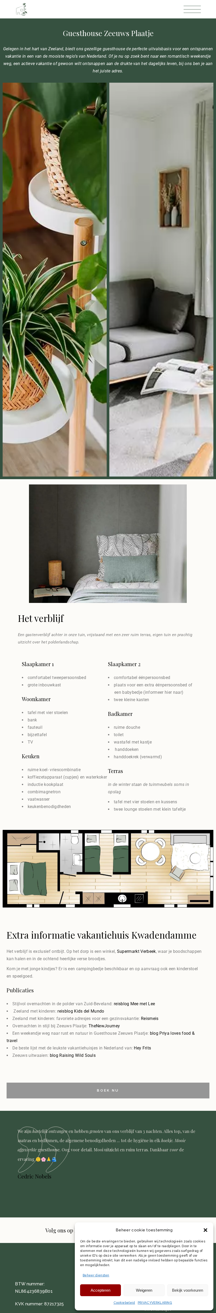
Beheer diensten (96, 1275)
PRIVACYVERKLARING (155, 1303)
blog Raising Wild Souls (73, 1055)
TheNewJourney (104, 1025)
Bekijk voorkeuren (187, 1290)
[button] (205, 1230)
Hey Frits (142, 1048)
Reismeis (150, 1018)
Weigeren (144, 1290)
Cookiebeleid (124, 1303)
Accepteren (100, 1290)
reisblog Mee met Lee (134, 1003)
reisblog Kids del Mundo (80, 1011)
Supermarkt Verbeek (136, 951)
